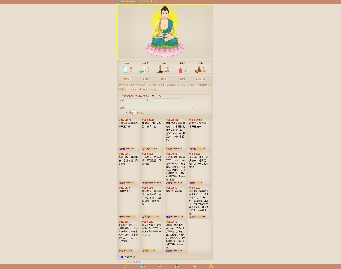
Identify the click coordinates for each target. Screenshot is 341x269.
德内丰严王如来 (143, 1)
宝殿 (155, 1)
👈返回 (126, 266)
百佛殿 (123, 1)
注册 (211, 267)
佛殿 (131, 1)
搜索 (160, 267)
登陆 (194, 267)
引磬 (164, 79)
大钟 (127, 79)
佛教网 (143, 267)
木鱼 (145, 79)
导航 (177, 267)
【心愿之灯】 (142, 113)
